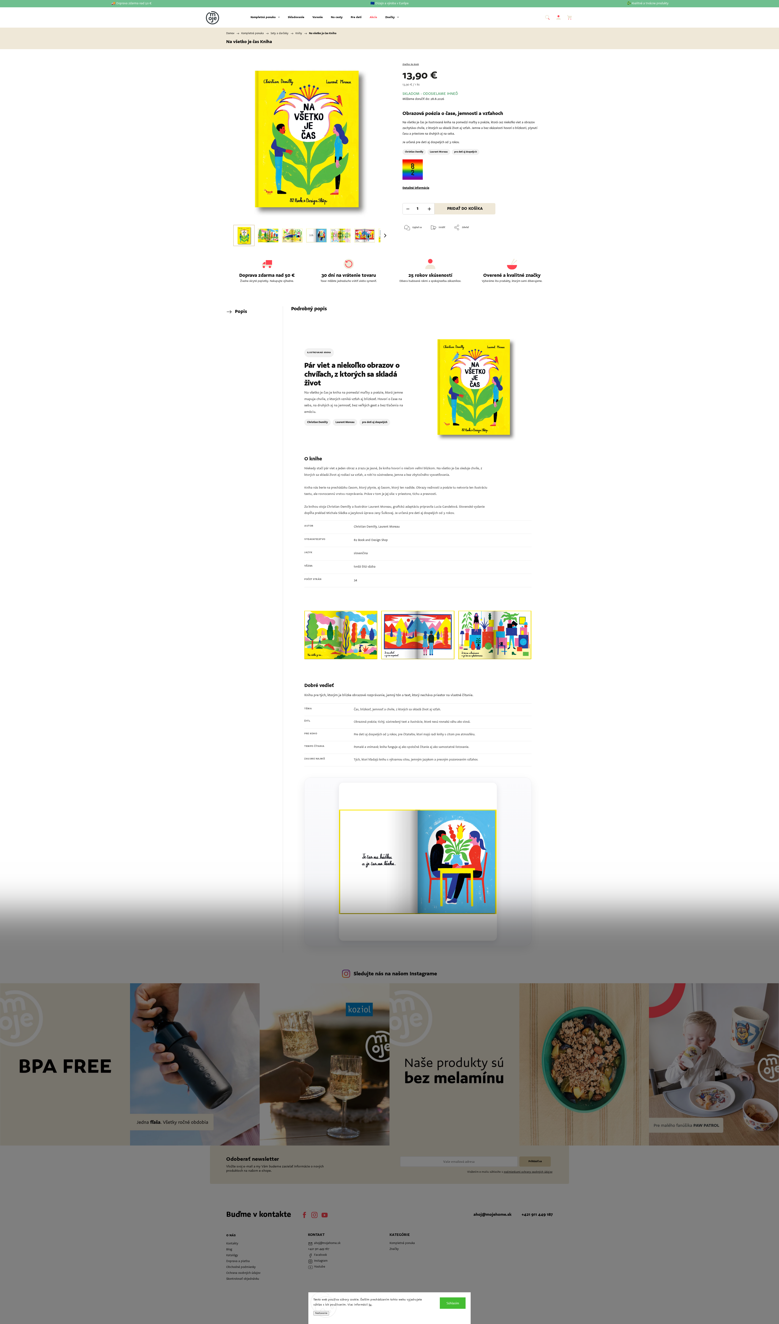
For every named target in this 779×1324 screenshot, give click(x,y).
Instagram (314, 1215)
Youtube (325, 1215)
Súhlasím (453, 1303)
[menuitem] (265, 17)
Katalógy (232, 1255)
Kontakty (232, 1243)
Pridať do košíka (465, 209)
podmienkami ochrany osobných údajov (528, 1172)
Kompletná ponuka (402, 1243)
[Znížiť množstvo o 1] (408, 208)
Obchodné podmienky (241, 1267)
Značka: (410, 64)
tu (370, 1304)
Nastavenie (321, 1313)
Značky (394, 1249)
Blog (229, 1249)
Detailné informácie (415, 188)
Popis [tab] (241, 311)
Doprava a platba (238, 1261)
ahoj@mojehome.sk (492, 1215)
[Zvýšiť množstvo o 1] (429, 208)
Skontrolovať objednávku (242, 1279)
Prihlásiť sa (535, 1161)
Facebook (304, 1215)
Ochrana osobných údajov (243, 1273)
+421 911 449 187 (537, 1215)
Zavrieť (532, 241)
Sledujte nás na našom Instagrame (395, 974)
